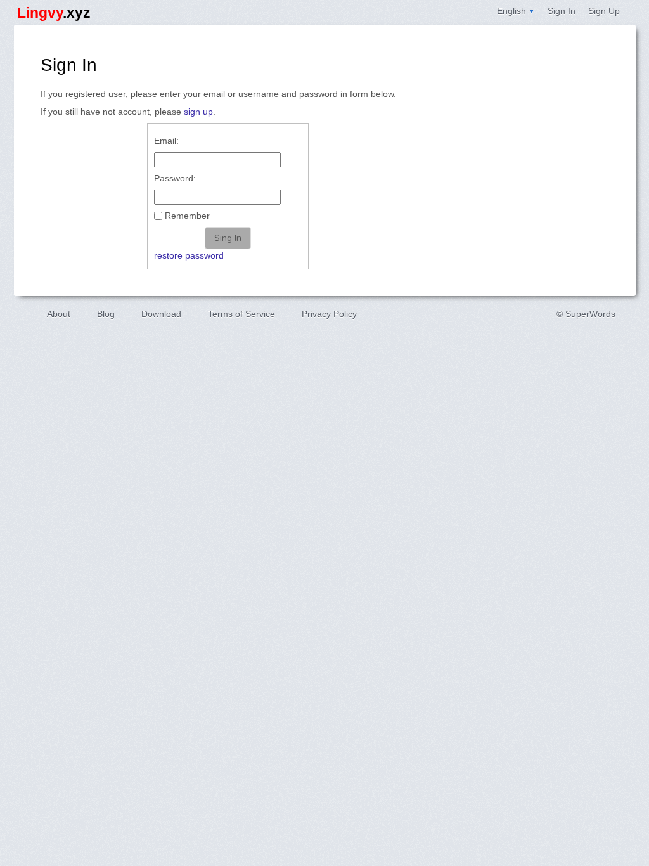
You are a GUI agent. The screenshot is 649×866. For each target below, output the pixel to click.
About (58, 314)
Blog (106, 314)
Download (161, 314)
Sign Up (604, 11)
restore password (189, 255)
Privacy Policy (329, 314)
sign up (198, 112)
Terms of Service (241, 314)
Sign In (561, 11)
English (516, 11)
